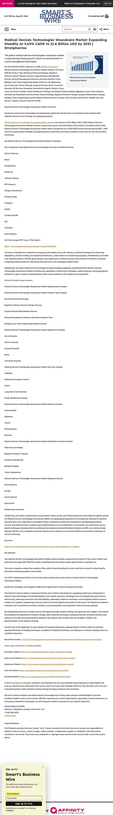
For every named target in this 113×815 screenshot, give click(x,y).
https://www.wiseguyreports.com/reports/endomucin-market (47, 664)
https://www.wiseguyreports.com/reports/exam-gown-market (48, 658)
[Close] (43, 767)
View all (107, 3)
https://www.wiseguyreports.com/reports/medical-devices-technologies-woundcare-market (62, 639)
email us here (10, 715)
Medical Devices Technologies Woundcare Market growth (29, 122)
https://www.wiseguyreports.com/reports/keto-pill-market (44, 670)
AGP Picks (7, 3)
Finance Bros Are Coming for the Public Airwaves (32, 3)
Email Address (13, 794)
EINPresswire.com (49, 67)
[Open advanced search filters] (94, 29)
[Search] (89, 29)
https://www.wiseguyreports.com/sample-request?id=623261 (30, 246)
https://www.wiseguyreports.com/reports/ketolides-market (45, 677)
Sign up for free (23, 803)
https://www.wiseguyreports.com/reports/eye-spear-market (46, 652)
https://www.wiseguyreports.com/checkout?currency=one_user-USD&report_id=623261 (41, 547)
